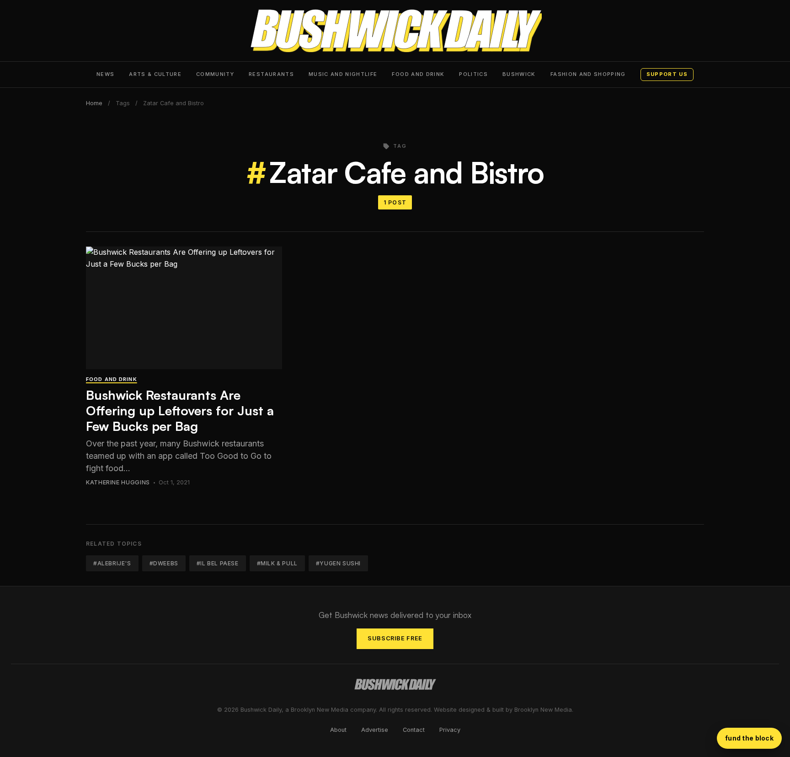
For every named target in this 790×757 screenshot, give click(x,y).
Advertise (374, 729)
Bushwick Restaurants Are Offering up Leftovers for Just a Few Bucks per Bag (180, 410)
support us (667, 74)
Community (215, 74)
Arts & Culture (155, 74)
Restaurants (271, 74)
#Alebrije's (112, 563)
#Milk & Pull (277, 563)
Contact (414, 729)
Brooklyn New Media (543, 709)
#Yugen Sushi (338, 563)
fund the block (749, 738)
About (338, 729)
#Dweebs (163, 563)
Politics (473, 74)
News (105, 74)
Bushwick (519, 74)
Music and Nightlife (343, 74)
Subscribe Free (395, 638)
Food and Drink (418, 74)
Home (94, 103)
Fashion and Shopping (588, 74)
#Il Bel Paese (218, 563)
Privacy (449, 729)
